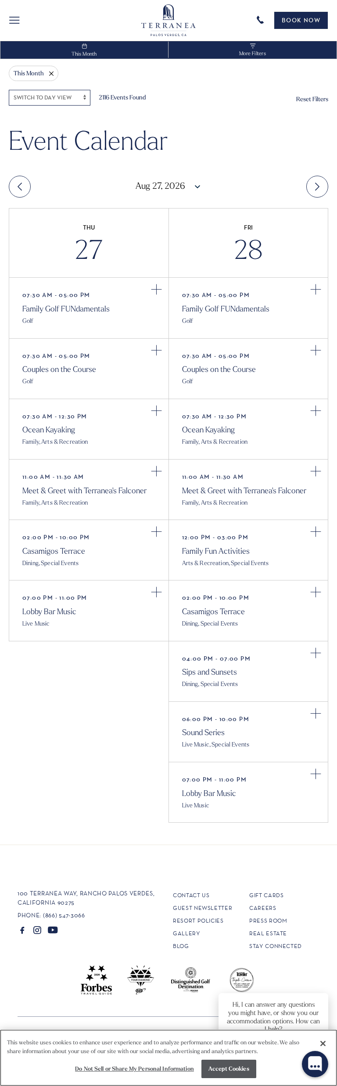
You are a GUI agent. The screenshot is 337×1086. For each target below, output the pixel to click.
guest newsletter (202, 908)
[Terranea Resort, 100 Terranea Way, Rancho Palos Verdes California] (168, 20)
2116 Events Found (122, 97)
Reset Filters (312, 99)
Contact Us (191, 895)
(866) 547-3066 (64, 915)
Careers (262, 908)
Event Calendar (88, 139)
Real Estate (268, 933)
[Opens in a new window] (22, 930)
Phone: (29, 915)
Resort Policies (198, 920)
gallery (187, 933)
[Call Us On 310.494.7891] (261, 19)
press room (268, 920)
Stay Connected (275, 946)
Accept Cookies (228, 1068)
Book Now (301, 20)
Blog (181, 946)
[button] (14, 20)
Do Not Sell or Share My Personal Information (134, 1068)
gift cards (266, 895)
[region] (168, 1057)
